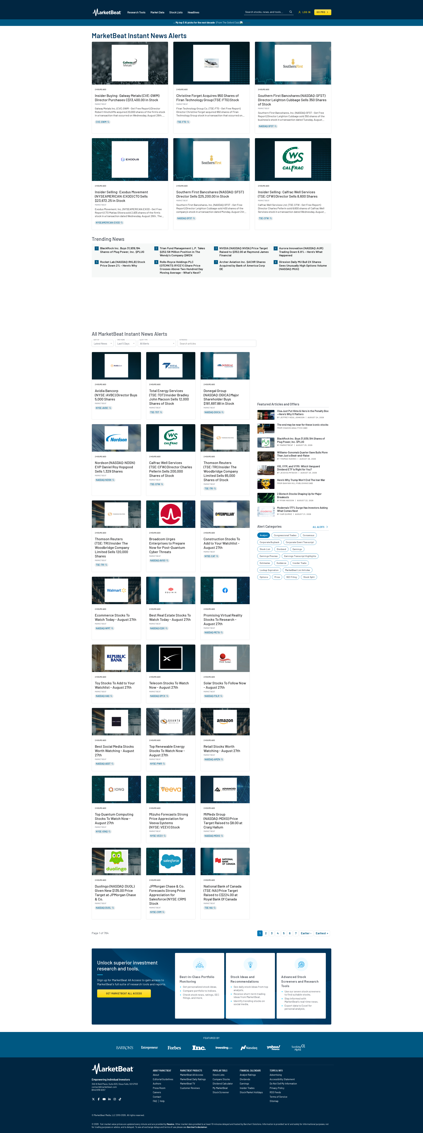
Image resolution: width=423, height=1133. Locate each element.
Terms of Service (278, 1096)
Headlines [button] (193, 12)
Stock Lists (218, 1074)
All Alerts (319, 526)
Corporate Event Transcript (300, 542)
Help (162, 1100)
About (156, 1074)
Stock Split (309, 577)
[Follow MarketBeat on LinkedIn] (110, 1099)
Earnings (297, 549)
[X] (94, 1099)
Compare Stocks (221, 1079)
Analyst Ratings (248, 1074)
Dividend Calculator (223, 1083)
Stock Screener (221, 1092)
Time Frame (121, 340)
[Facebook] (99, 1099)
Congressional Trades (285, 535)
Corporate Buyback (269, 542)
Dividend (281, 549)
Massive (170, 1124)
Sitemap (274, 1100)
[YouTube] (104, 1099)
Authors (157, 1083)
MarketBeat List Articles (297, 570)
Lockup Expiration (269, 570)
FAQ (155, 1100)
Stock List (265, 549)
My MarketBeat (220, 1087)
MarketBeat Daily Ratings (193, 1079)
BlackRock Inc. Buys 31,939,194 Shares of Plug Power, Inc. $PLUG (122, 250)
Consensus (308, 535)
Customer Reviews (190, 1087)
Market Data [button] (157, 12)
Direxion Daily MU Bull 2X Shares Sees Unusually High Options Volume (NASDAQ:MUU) (303, 265)
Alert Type (144, 340)
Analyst (264, 535)
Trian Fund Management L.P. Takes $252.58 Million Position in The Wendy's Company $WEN (182, 251)
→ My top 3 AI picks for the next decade (194, 22)
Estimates (265, 563)
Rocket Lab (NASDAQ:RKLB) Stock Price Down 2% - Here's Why (122, 263)
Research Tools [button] (136, 12)
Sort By (96, 340)
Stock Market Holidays (251, 1092)
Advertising (276, 1074)
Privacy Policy (277, 1087)
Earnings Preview (269, 556)
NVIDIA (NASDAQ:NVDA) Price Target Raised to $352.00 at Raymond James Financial (244, 251)
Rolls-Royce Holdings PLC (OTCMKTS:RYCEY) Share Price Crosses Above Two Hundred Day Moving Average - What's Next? (181, 267)
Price (277, 577)
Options (264, 577)
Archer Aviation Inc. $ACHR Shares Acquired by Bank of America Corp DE (242, 265)
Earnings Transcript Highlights (300, 556)
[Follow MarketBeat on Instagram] (115, 1099)
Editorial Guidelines (163, 1079)
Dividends (245, 1079)
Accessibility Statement (282, 1079)
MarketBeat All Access (191, 1074)
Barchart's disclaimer (197, 1127)
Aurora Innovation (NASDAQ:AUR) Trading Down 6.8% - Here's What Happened (301, 251)
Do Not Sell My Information (283, 1083)
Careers (157, 1092)
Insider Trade (299, 563)
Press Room (159, 1087)
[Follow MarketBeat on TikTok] (120, 1099)
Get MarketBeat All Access (124, 993)
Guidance (281, 563)
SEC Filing (291, 577)
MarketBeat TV (187, 1083)
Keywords (183, 340)
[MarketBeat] (107, 12)
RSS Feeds (275, 1092)
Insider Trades (247, 1087)
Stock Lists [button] (176, 12)
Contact (157, 1096)
